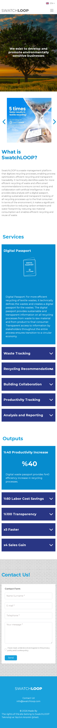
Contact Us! (29, 698)
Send (11, 657)
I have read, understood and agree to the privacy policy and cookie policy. (28, 649)
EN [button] (51, 3)
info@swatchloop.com (28, 701)
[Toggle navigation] (51, 10)
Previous (3, 120)
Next (53, 120)
